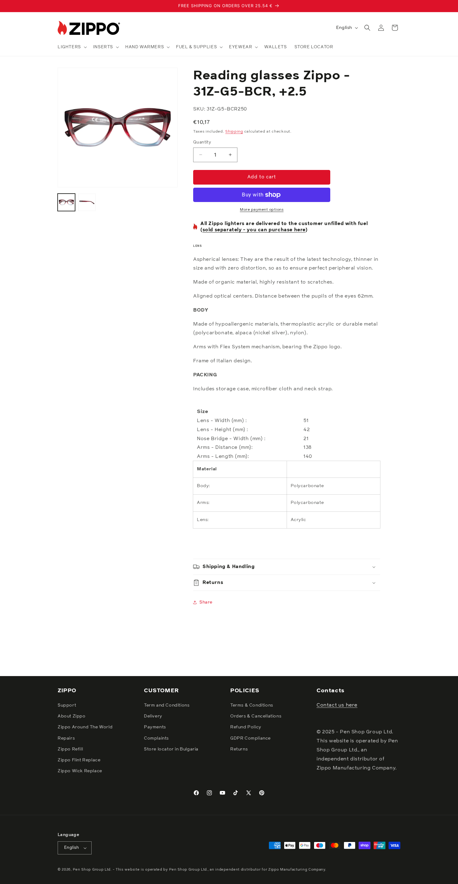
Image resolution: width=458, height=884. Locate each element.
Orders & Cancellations (255, 716)
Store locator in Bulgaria (171, 749)
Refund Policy (245, 727)
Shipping (234, 132)
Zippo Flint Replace (79, 760)
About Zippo (72, 716)
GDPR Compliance (250, 738)
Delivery (153, 716)
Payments (155, 727)
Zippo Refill (70, 749)
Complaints (156, 738)
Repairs (66, 738)
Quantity (202, 142)
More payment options (262, 210)
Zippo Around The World (85, 727)
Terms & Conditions (251, 705)
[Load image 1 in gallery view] (66, 202)
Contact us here (337, 705)
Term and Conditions (166, 705)
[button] (71, 47)
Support (67, 705)
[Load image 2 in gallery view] (87, 202)
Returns (239, 749)
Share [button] (205, 602)
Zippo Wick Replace (80, 771)
